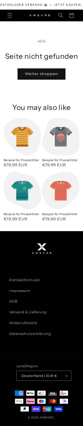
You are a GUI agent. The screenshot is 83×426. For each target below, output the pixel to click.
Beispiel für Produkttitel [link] (21, 160)
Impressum (19, 291)
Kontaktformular (24, 280)
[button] (9, 15)
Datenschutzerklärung (30, 334)
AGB (13, 301)
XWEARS (46, 417)
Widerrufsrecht (23, 323)
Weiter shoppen (41, 74)
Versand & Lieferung (28, 312)
